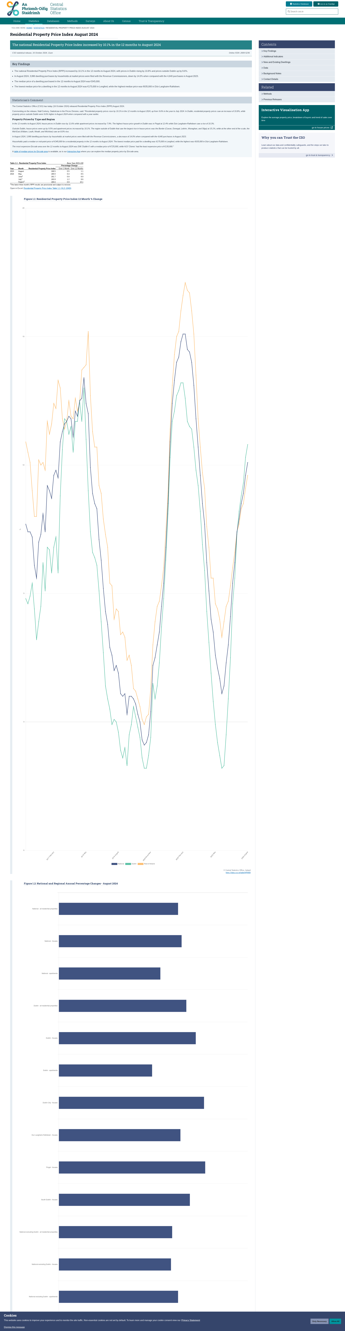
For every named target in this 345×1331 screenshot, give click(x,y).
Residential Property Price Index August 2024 (70, 28)
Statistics (39, 28)
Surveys (90, 21)
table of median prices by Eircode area (31, 151)
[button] (190, 1320)
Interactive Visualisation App (285, 110)
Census (126, 21)
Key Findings (269, 51)
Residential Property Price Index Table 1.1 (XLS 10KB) (47, 188)
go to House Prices (321, 127)
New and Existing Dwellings (276, 62)
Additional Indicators (273, 56)
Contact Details (270, 79)
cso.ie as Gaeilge (327, 4)
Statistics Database (300, 4)
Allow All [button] (335, 1321)
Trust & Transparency (151, 21)
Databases (53, 21)
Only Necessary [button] (319, 1321)
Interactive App (73, 151)
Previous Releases (272, 99)
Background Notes (272, 73)
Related (267, 87)
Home (16, 21)
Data (265, 68)
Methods (72, 21)
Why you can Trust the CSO (283, 137)
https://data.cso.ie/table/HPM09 (238, 873)
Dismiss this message (14, 1327)
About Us (108, 21)
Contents (268, 44)
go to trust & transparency (318, 155)
